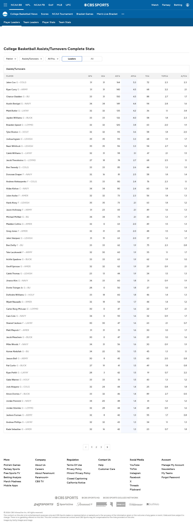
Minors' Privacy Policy (78, 473)
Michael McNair (13, 217)
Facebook (135, 477)
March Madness (12, 481)
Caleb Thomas (13, 273)
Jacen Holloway (13, 210)
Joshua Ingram (13, 139)
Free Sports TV (12, 473)
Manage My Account (172, 465)
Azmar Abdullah (13, 351)
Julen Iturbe (12, 195)
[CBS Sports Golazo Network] (120, 497)
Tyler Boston (12, 132)
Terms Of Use (74, 465)
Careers (39, 469)
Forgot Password (170, 477)
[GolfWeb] (153, 504)
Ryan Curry (11, 89)
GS (102, 76)
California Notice (76, 482)
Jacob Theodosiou (14, 160)
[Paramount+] (85, 503)
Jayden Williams (14, 118)
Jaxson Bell (11, 358)
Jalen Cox (11, 82)
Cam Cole (11, 316)
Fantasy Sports (12, 469)
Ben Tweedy (12, 167)
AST (117, 76)
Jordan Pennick (13, 401)
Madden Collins (13, 224)
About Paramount (44, 473)
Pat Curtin (11, 365)
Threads (134, 485)
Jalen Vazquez (13, 238)
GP (89, 76)
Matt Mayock (12, 330)
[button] (123, 14)
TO (146, 76)
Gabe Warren (12, 379)
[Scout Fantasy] (136, 504)
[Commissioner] (104, 503)
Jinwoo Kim (11, 280)
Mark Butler (11, 110)
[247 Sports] (43, 503)
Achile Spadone (13, 259)
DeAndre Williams (15, 295)
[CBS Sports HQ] (91, 497)
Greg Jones (11, 231)
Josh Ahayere (12, 387)
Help (101, 465)
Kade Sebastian (13, 429)
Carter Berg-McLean (16, 309)
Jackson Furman (13, 415)
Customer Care (106, 469)
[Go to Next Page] (107, 447)
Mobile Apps (11, 485)
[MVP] (120, 503)
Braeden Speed (13, 125)
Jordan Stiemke (13, 408)
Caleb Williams (13, 153)
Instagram (135, 473)
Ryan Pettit (11, 372)
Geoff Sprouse (13, 266)
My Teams (166, 473)
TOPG (164, 76)
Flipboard (135, 489)
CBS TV (39, 481)
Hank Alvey (11, 203)
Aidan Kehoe (12, 188)
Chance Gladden (14, 96)
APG (133, 76)
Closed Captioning (77, 478)
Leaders (72, 59)
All (92, 59)
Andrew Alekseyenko (16, 181)
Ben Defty (11, 245)
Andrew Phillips (13, 422)
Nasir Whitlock (13, 146)
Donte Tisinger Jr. (14, 287)
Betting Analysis (12, 477)
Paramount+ (41, 477)
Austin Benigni (13, 103)
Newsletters (168, 469)
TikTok (133, 469)
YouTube (134, 465)
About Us (40, 465)
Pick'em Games (12, 465)
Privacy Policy (74, 469)
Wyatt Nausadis (13, 302)
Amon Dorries (12, 394)
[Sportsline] (65, 503)
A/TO (183, 76)
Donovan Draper (14, 174)
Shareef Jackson (14, 323)
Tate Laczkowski (14, 252)
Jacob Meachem (14, 337)
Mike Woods (12, 344)
